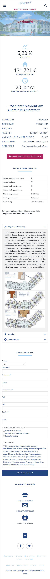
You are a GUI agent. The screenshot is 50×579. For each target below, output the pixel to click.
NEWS (20, 556)
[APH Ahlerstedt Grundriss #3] (24, 319)
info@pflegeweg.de (25, 511)
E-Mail (5, 419)
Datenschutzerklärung (26, 465)
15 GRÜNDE (30, 556)
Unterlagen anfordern (26, 156)
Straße (5, 382)
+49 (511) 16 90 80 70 (25, 501)
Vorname (6, 367)
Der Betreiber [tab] (13, 339)
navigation (5, 5)
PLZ (5, 397)
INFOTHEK (42, 556)
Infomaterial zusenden (13, 431)
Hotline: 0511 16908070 (26, 9)
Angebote (9, 556)
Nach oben (25, 535)
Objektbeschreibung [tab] (16, 227)
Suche (45, 5)
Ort (5, 404)
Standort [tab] (11, 334)
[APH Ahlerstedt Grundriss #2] (24, 300)
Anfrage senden (25, 473)
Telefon (5, 412)
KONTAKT (29, 559)
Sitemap (33, 565)
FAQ (20, 559)
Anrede (5, 361)
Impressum (10, 565)
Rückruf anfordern (11, 436)
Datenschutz (22, 565)
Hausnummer (7, 390)
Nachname (6, 375)
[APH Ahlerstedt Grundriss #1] (24, 281)
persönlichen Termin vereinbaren (17, 433)
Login (41, 565)
